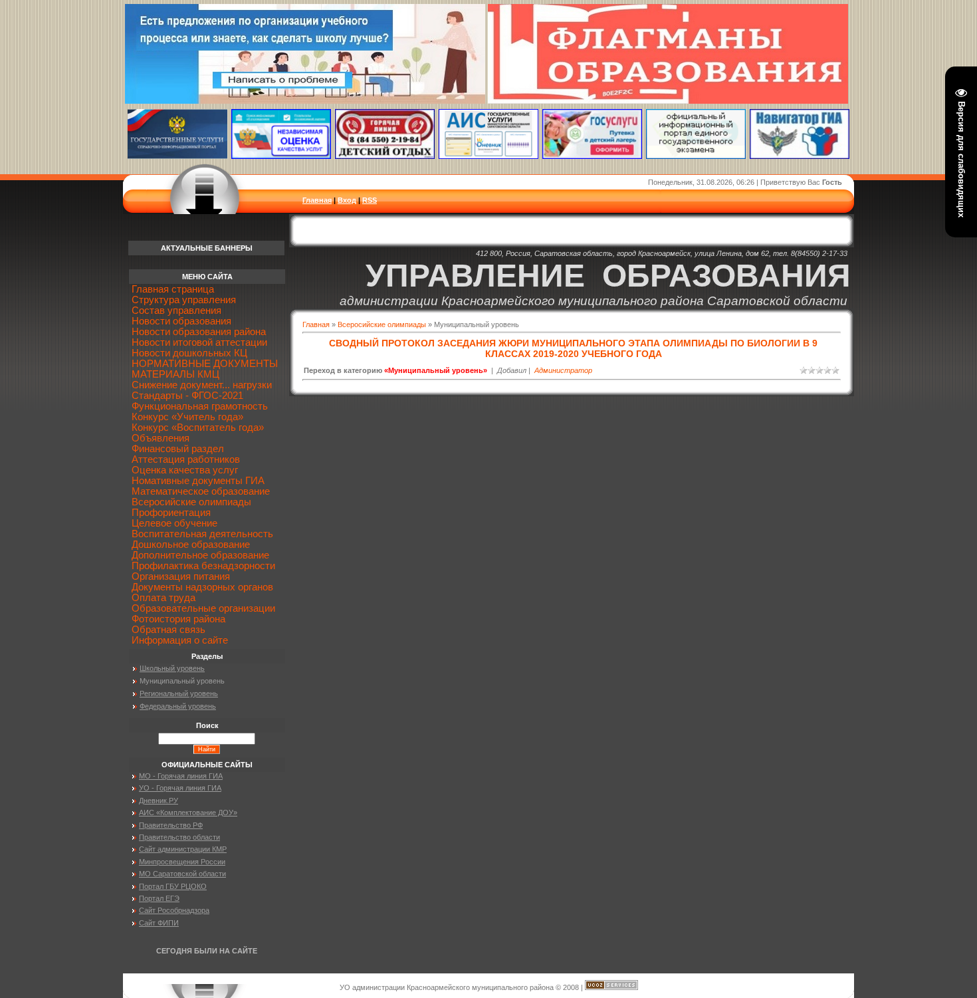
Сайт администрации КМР (183, 849)
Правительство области (179, 837)
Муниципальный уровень (182, 681)
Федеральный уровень (178, 706)
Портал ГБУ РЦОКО (173, 886)
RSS (369, 200)
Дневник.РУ (158, 801)
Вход (347, 200)
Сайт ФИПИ (159, 923)
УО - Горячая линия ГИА (180, 788)
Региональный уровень (179, 693)
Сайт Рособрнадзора (174, 910)
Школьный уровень (172, 668)
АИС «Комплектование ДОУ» (188, 812)
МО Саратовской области (182, 874)
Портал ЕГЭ (159, 898)
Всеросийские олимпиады (382, 324)
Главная (317, 200)
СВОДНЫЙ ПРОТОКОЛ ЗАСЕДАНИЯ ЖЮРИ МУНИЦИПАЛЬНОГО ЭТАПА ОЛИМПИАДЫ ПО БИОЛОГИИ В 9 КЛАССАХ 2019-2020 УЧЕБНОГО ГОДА (573, 348)
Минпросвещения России (182, 862)
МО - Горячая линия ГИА (181, 776)
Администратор (563, 370)
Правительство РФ (171, 825)
